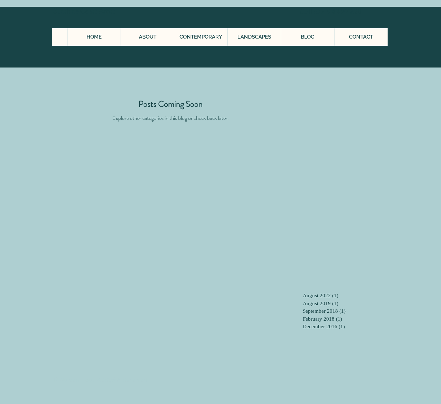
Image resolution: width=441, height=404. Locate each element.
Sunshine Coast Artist (85, 11)
